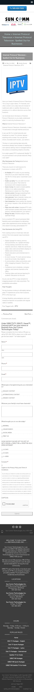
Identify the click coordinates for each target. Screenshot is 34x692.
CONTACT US (27, 689)
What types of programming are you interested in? (16, 386)
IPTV (22, 65)
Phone (4, 363)
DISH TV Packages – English (16, 641)
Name (4, 342)
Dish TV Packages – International (16, 651)
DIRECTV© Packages (16, 658)
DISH (20, 687)
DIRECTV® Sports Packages (16, 662)
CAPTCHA (4, 498)
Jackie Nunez (23, 63)
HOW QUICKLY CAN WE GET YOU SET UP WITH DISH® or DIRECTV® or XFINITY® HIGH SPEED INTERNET (16, 443)
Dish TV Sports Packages (16, 644)
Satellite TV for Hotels (16, 655)
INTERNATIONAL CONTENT (11, 394)
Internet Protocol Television (11, 65)
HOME (14, 687)
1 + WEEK (6, 456)
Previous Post (6, 314)
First (3, 350)
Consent (4, 462)
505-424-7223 (18, 8)
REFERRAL (6, 426)
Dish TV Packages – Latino (16, 648)
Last (3, 357)
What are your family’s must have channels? (15, 403)
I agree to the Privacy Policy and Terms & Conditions (14, 469)
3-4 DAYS (5, 453)
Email (3, 374)
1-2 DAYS (5, 449)
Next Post (29, 314)
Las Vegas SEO (18, 684)
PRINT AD (6, 436)
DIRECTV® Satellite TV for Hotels (16, 665)
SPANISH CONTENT (9, 398)
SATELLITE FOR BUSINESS (12, 689)
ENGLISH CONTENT (9, 391)
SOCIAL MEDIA (7, 432)
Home (7, 34)
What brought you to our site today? (13, 421)
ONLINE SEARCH (8, 429)
